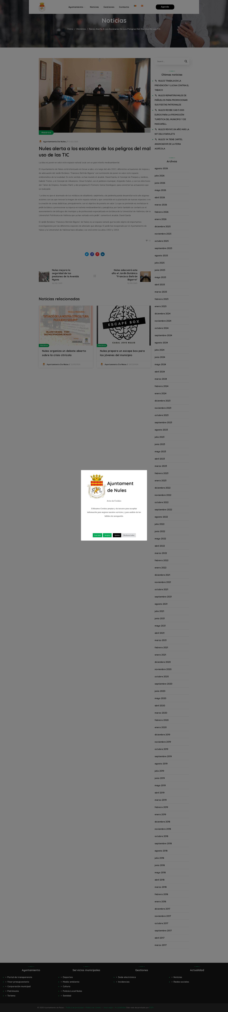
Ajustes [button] (117, 535)
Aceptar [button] (107, 535)
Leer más (97, 535)
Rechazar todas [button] (129, 535)
